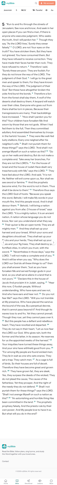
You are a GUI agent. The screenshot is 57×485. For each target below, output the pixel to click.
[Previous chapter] (3, 242)
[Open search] (36, 3)
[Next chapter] (53, 242)
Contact (5, 461)
